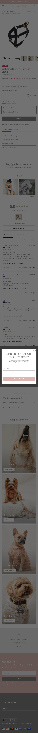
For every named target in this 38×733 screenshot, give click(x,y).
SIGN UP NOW (19, 379)
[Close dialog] (34, 351)
